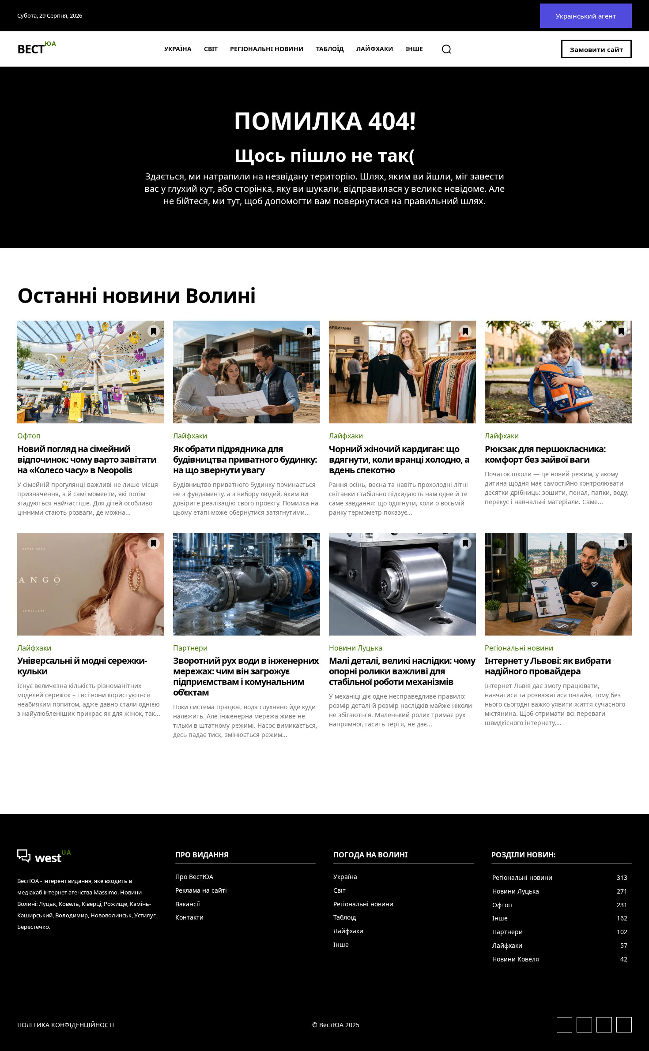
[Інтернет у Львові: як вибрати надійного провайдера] (558, 584)
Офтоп (29, 436)
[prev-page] (22, 754)
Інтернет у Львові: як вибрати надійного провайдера (548, 666)
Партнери (190, 648)
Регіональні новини (519, 648)
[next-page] (626, 754)
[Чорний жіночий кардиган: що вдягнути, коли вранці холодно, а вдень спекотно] (402, 372)
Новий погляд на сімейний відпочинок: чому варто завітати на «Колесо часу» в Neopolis (86, 459)
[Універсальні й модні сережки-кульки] (90, 584)
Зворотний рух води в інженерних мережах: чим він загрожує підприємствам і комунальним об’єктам (246, 676)
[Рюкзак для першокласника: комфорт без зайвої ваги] (558, 372)
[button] (446, 49)
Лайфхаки (190, 436)
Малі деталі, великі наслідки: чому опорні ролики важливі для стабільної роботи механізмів (402, 671)
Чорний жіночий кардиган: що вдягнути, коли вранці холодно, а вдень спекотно (399, 459)
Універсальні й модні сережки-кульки (82, 666)
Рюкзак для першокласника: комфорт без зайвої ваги (545, 454)
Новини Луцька (355, 648)
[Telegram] (604, 1024)
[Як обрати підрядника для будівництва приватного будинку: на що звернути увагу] (246, 372)
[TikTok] (624, 1024)
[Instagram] (584, 1024)
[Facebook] (564, 1024)
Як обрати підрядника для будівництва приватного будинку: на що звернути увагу (245, 459)
